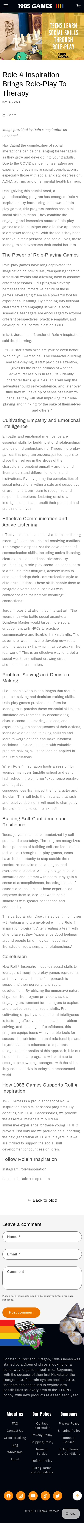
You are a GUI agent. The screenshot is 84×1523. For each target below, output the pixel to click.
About (15, 1459)
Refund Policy (42, 1461)
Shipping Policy (42, 1442)
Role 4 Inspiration (35, 1179)
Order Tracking (15, 1438)
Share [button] (12, 115)
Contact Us (15, 1430)
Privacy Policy (42, 1435)
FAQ (15, 1423)
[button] (6, 6)
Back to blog (45, 1200)
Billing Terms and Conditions (42, 1470)
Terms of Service (42, 1451)
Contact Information (42, 1426)
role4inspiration (33, 1169)
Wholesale (15, 1452)
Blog (15, 1445)
